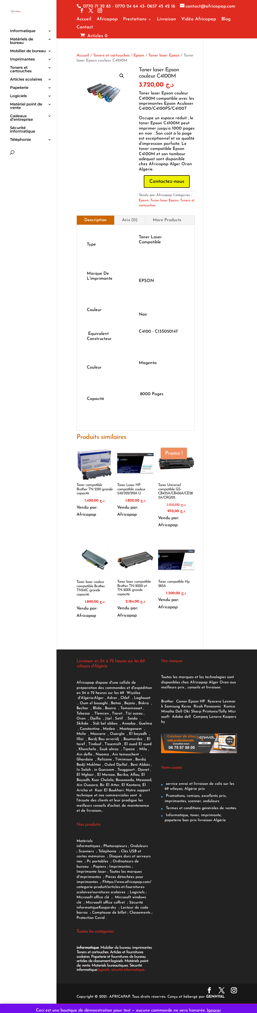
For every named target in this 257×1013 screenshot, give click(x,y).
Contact (85, 27)
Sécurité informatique (22, 130)
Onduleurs (139, 846)
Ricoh (198, 706)
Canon (181, 701)
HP (202, 701)
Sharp (196, 711)
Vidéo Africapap (198, 19)
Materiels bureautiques (110, 966)
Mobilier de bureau (28, 51)
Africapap (107, 19)
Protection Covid (91, 918)
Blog (226, 19)
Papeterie (19, 88)
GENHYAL (215, 997)
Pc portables (98, 861)
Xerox (186, 706)
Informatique (22, 31)
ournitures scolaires (109, 892)
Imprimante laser (91, 872)
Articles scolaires (26, 80)
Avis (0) (130, 220)
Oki (186, 711)
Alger (99, 698)
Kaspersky (109, 908)
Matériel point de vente (26, 106)
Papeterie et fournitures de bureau (118, 957)
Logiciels (18, 96)
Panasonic (212, 706)
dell (187, 717)
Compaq (200, 717)
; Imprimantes (118, 867)
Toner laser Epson (164, 55)
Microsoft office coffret (106, 903)
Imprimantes (22, 59)
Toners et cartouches (21, 69)
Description (95, 220)
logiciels (117, 961)
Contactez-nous (166, 181)
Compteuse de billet (109, 913)
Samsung (172, 706)
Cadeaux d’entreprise (21, 118)
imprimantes (142, 948)
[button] (121, 75)
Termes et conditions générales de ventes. (201, 808)
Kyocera (214, 701)
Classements (141, 913)
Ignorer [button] (214, 1010)
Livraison (166, 19)
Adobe (177, 717)
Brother (168, 701)
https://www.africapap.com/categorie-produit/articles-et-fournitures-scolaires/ (114, 887)
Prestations (135, 19)
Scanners (87, 851)
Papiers (99, 867)
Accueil (84, 19)
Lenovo (215, 717)
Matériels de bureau (21, 41)
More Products (167, 220)
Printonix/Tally (215, 711)
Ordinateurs (124, 861)
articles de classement (93, 961)
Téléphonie (20, 140)
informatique (88, 948)
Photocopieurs (115, 846)
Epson (139, 55)
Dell (178, 711)
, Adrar (111, 698)
